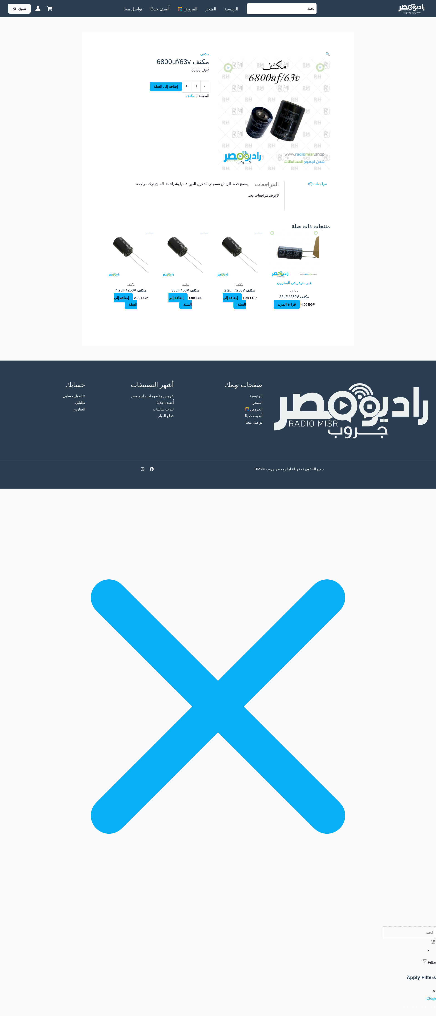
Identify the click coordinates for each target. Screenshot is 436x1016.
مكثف (204, 54)
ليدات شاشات (163, 409)
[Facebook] (152, 469)
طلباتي (80, 403)
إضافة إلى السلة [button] (234, 301)
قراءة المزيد (287, 304)
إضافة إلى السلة (166, 86)
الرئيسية (256, 396)
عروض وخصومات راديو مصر (152, 396)
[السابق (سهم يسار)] (432, 1013)
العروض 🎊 (253, 409)
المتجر (257, 403)
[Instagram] (143, 469)
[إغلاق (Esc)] (405, 1006)
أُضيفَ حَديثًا (253, 416)
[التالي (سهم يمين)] (423, 1013)
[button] (19, 9)
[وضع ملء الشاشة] (423, 1006)
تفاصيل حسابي (74, 396)
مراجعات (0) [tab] (317, 184)
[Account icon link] (38, 8)
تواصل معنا (254, 422)
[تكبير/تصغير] (432, 1006)
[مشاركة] (414, 1006)
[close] (218, 923)
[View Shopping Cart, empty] (49, 8)
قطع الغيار (166, 416)
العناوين (79, 409)
